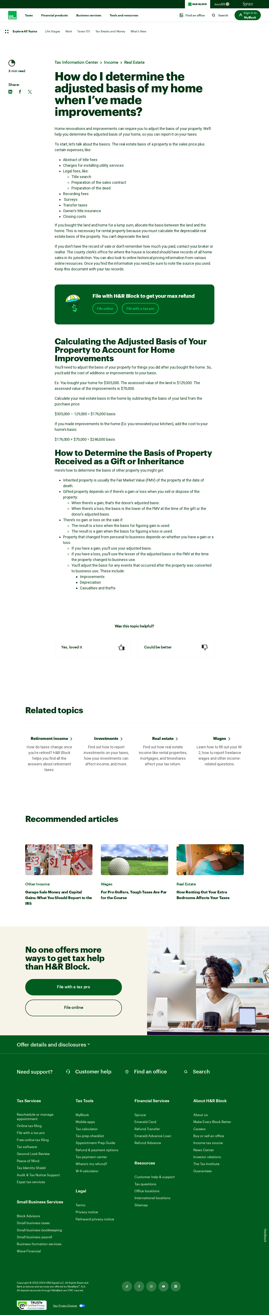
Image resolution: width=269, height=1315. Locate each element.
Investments (106, 738)
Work (68, 31)
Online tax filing (29, 1126)
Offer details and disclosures (51, 1045)
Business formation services (39, 1244)
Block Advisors (28, 1216)
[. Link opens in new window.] (32, 1305)
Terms (80, 1205)
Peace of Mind (28, 1161)
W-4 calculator (87, 1171)
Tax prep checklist (90, 1136)
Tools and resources (124, 15)
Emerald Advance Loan (152, 1136)
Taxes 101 (83, 31)
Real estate (163, 738)
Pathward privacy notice (95, 1219)
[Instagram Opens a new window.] (151, 1286)
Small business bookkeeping (39, 1230)
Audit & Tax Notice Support (38, 1175)
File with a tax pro (140, 308)
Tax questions (145, 1184)
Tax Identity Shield (31, 1168)
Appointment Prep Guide (95, 1143)
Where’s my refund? (91, 1164)
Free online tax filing (33, 1140)
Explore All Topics (25, 31)
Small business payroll (34, 1237)
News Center (203, 1150)
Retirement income (49, 738)
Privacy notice (87, 1212)
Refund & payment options (97, 1150)
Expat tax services (31, 1182)
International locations (152, 1198)
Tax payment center (91, 1157)
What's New (138, 31)
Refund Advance (147, 1143)
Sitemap (141, 1205)
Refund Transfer (147, 1129)
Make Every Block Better (212, 1122)
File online (105, 308)
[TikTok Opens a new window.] (127, 1286)
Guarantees (202, 1171)
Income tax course (208, 1143)
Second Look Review (33, 1154)
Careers (199, 1129)
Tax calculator (87, 1129)
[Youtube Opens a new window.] (163, 1286)
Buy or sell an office (208, 1136)
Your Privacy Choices (65, 1305)
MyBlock (82, 1115)
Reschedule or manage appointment (35, 1116)
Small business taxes (33, 1223)
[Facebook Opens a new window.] (139, 1286)
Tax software (27, 1147)
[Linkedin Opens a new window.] (176, 1286)
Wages (219, 738)
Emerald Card (145, 1122)
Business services (88, 15)
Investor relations (207, 1157)
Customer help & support (154, 1177)
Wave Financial (29, 1251)
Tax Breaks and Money (110, 31)
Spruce (140, 1115)
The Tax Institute (206, 1164)
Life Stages (52, 31)
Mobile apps (85, 1122)
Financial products (54, 15)
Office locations (147, 1191)
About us (200, 1115)
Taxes (29, 15)
